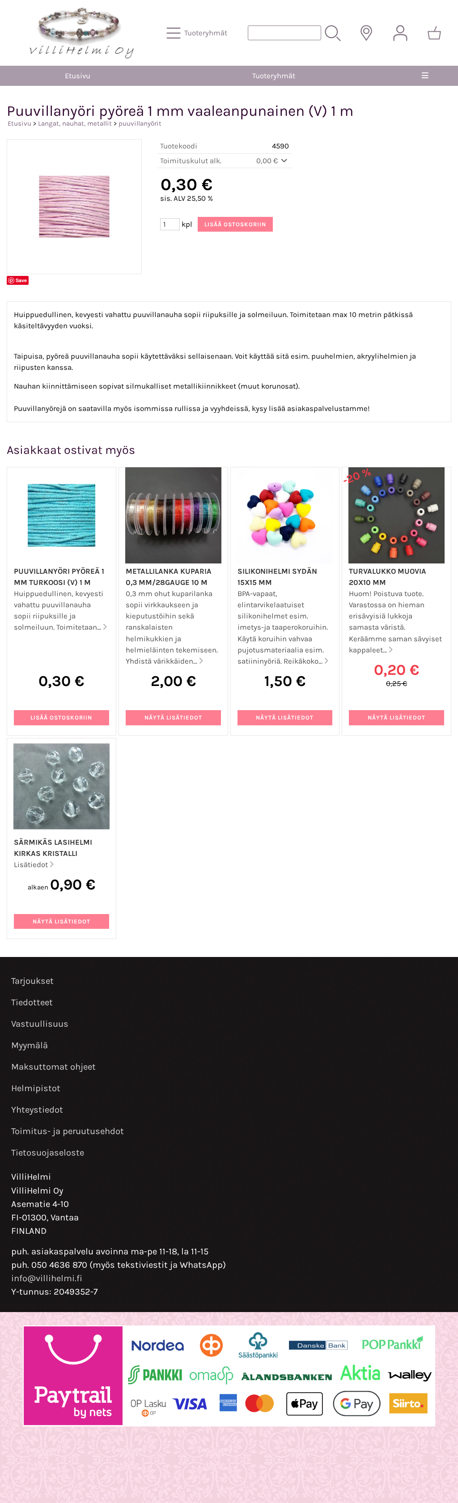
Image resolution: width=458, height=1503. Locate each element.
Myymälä (29, 1045)
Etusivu (77, 76)
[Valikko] (425, 76)
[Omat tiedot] (400, 33)
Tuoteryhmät (273, 76)
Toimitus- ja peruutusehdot (67, 1131)
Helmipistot (35, 1088)
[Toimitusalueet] (366, 33)
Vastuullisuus (39, 1024)
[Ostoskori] (434, 33)
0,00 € (268, 161)
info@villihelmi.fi (46, 1278)
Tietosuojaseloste (47, 1152)
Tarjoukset (32, 981)
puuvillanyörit (140, 123)
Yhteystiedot (37, 1110)
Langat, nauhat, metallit (75, 123)
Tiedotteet (32, 1002)
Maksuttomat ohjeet (53, 1067)
